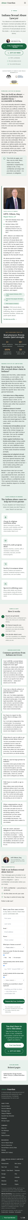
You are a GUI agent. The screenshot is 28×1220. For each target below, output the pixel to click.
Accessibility (18, 1212)
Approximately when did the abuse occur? (13, 962)
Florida (16, 1167)
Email (4, 928)
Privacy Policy (4, 1212)
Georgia (3, 1174)
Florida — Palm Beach (7, 1170)
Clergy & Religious (6, 1113)
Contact (3, 1133)
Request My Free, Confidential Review (15, 1001)
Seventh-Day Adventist (7, 1116)
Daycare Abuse (5, 1106)
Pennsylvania (4, 1163)
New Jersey (18, 1163)
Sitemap (3, 1150)
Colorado (17, 1177)
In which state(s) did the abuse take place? (13, 974)
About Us (3, 1128)
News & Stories (5, 1135)
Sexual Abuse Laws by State (9, 1147)
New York (4, 1167)
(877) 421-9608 (15, 53)
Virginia (16, 1184)
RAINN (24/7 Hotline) (7, 1152)
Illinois (16, 1181)
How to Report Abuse (7, 1142)
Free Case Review (15, 1045)
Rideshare (4, 1118)
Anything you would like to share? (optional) (13, 985)
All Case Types (5, 1121)
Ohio (16, 1174)
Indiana (3, 1177)
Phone (5, 936)
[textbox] (12, 980)
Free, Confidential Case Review (15, 46)
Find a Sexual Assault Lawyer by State (12, 1159)
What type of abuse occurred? (12, 944)
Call (23, 1217)
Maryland (3, 1184)
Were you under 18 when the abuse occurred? (13, 952)
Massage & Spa (5, 1111)
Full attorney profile (9, 319)
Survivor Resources (6, 1145)
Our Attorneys (5, 1130)
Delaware (17, 1170)
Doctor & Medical (6, 1108)
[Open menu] (25, 3)
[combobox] (14, 947)
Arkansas (3, 1181)
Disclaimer (11, 1212)
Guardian (8, 3)
